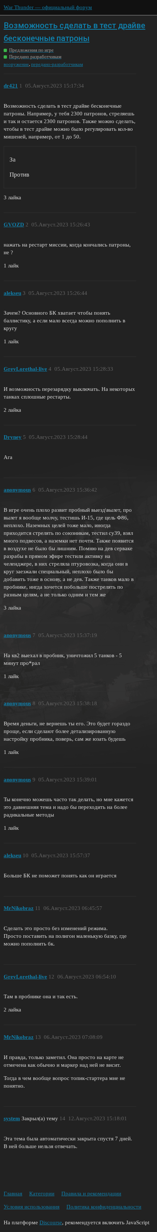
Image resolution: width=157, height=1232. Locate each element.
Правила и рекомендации (91, 1193)
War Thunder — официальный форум (48, 7)
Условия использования (32, 1207)
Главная (13, 1193)
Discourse (50, 1222)
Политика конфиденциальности (103, 1207)
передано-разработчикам (57, 64)
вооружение (16, 64)
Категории (41, 1193)
